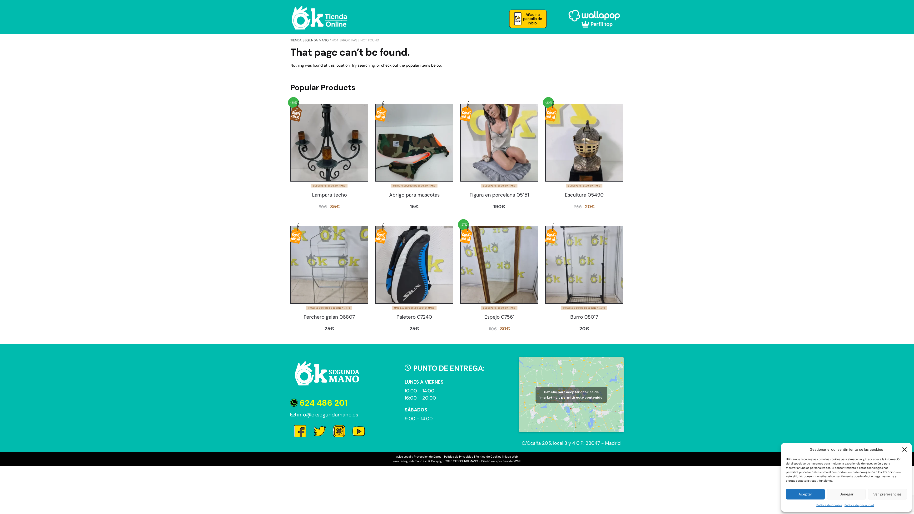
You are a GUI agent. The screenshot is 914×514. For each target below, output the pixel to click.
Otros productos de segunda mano (414, 186)
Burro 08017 (584, 317)
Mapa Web (510, 457)
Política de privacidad (859, 505)
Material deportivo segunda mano (414, 308)
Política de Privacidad (458, 457)
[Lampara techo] (329, 143)
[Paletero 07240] (414, 265)
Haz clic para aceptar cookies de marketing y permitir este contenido (571, 395)
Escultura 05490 (584, 195)
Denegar (846, 494)
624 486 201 (323, 403)
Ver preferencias (887, 494)
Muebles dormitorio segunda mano (329, 308)
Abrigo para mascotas (414, 195)
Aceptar (805, 494)
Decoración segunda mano (329, 186)
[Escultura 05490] (584, 143)
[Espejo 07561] (499, 265)
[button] (904, 449)
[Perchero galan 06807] (329, 265)
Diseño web (489, 461)
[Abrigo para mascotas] (414, 143)
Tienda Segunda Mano (309, 40)
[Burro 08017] (584, 265)
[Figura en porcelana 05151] (499, 143)
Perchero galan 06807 (329, 317)
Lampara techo (329, 195)
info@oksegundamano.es (327, 414)
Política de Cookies (829, 505)
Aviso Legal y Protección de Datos (419, 457)
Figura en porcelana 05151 (499, 195)
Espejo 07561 (499, 317)
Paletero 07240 (414, 317)
